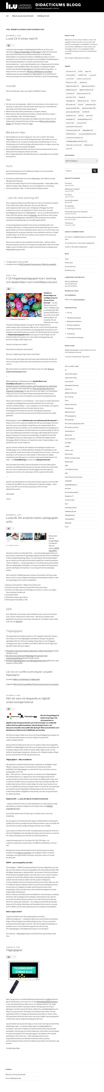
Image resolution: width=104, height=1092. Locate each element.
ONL (66, 473)
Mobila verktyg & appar (72, 458)
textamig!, (33, 215)
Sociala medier (70, 500)
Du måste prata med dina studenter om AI (78, 217)
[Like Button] (8, 45)
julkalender (91, 104)
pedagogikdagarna (84, 119)
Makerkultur (69, 454)
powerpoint (81, 123)
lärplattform (71, 115)
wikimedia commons (74, 145)
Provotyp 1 (68, 194)
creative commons (83, 79)
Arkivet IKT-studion (71, 374)
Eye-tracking (69, 397)
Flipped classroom (71, 404)
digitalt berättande (86, 90)
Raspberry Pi (69, 496)
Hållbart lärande (70, 412)
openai (89, 115)
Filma (66, 400)
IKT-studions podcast (72, 427)
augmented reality (71, 378)
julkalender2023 (89, 108)
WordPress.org (70, 270)
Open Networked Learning (73, 477)
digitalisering (71, 90)
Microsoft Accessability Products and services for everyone (36, 684)
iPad (80, 104)
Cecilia (67, 247)
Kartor (76, 290)
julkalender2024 (73, 112)
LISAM (85, 112)
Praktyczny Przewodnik (17, 319)
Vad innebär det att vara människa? (76, 212)
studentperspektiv (73, 130)
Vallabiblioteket (70, 515)
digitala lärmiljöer (72, 86)
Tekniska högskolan (73, 325)
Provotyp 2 (68, 183)
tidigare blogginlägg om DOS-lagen (27, 52)
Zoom (69, 148)
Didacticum (71, 82)
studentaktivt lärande (74, 126)
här (31, 124)
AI (80, 71)
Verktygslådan (69, 519)
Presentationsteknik (71, 492)
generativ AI (71, 97)
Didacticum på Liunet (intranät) (22, 16)
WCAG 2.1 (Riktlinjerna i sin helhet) (39, 72)
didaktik (83, 82)
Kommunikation (70, 439)
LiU (7, 16)
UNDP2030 (71, 134)
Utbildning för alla (43, 16)
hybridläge (70, 101)
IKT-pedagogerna (70, 416)
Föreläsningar (69, 408)
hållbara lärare (83, 101)
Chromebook (69, 381)
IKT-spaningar (69, 420)
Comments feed (70, 266)
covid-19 (70, 79)
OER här (19, 622)
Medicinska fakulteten (74, 321)
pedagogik (70, 119)
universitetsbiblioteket (87, 134)
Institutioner (71, 334)
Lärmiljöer (68, 443)
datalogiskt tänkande (72, 385)
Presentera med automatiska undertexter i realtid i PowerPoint (29, 651)
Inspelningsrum (70, 431)
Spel (66, 504)
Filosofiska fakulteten (74, 318)
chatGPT (82, 75)
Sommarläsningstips (71, 200)
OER (80, 115)
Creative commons (23, 853)
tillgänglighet (88, 130)
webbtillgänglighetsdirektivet (76, 141)
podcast (70, 123)
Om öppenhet (69, 206)
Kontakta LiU (69, 290)
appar (88, 71)
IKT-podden (70, 104)
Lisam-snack (69, 450)
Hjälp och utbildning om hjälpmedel (26, 679)
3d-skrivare (71, 71)
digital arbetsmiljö (88, 86)
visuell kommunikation (74, 137)
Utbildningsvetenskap (74, 329)
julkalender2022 (72, 108)
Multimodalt (69, 462)
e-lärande (70, 93)
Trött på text (69, 223)
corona (92, 75)
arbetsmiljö (70, 75)
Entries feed (69, 262)
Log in (67, 259)
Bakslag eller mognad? (72, 189)
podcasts (68, 488)
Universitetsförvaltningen (75, 337)
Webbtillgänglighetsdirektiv (47, 1002)
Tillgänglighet (14, 950)
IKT (93, 101)
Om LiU (69, 312)
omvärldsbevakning (71, 469)
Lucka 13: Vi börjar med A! (21, 38)
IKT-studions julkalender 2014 (74, 423)
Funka (48, 999)
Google (82, 97)
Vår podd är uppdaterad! (86, 243)
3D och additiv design (72, 366)
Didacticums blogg (58, 5)
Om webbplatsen (70, 295)
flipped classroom (83, 93)
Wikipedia (88, 145)
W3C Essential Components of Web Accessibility (37, 264)
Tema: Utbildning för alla (13, 1078)
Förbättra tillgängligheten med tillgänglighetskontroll (26, 661)
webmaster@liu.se (79, 299)
